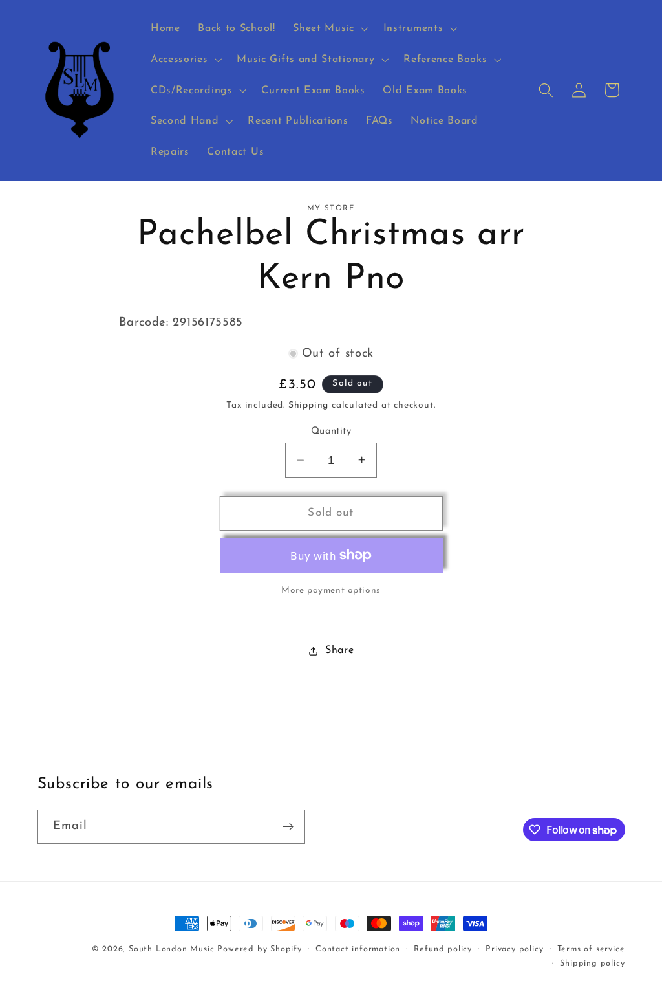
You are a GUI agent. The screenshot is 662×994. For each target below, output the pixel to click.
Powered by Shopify (259, 949)
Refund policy (442, 949)
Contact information (357, 949)
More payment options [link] (331, 590)
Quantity (331, 431)
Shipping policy (592, 963)
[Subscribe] (288, 827)
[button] (329, 28)
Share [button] (339, 650)
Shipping (308, 405)
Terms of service (591, 949)
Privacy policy (514, 949)
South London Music (172, 949)
